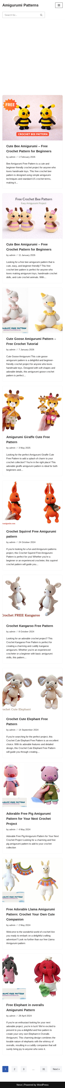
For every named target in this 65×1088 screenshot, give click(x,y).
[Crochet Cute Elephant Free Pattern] (32, 690)
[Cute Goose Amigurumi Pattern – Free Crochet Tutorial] (32, 310)
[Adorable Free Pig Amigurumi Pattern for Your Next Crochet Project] (32, 785)
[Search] (41, 15)
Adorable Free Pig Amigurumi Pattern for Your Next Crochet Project (28, 818)
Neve (19, 1084)
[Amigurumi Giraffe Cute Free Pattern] (32, 408)
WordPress (43, 1084)
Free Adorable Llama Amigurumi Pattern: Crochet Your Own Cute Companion (30, 914)
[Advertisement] (32, 51)
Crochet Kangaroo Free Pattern (29, 626)
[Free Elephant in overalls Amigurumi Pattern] (32, 976)
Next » (56, 1069)
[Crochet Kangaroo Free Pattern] (32, 597)
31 (43, 1069)
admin (12, 157)
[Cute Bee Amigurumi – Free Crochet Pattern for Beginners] (32, 117)
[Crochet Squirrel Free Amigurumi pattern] (32, 503)
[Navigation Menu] (59, 5)
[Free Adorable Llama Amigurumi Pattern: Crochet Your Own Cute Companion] (32, 881)
